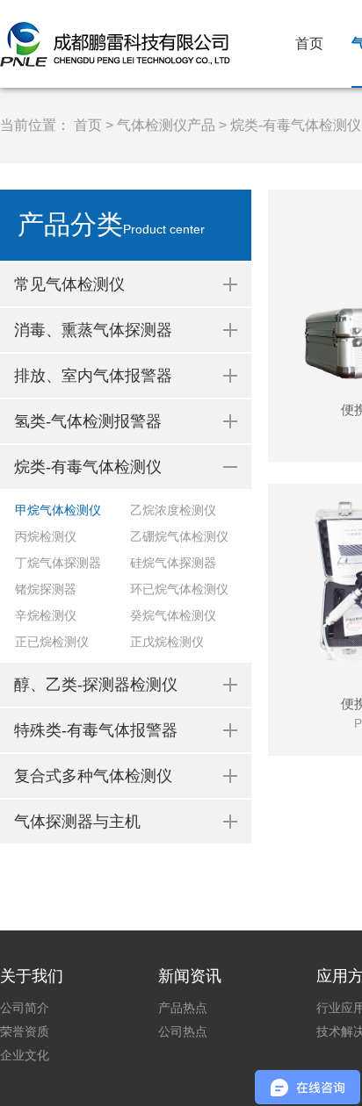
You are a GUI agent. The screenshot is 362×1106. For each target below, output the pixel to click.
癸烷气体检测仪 (173, 615)
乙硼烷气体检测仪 (179, 536)
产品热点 (182, 1008)
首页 (309, 43)
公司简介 (24, 1008)
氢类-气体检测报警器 (88, 421)
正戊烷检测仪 (167, 642)
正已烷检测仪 (52, 642)
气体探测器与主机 (77, 821)
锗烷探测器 (45, 589)
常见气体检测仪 (69, 284)
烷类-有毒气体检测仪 (295, 125)
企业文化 (24, 1055)
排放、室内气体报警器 (93, 375)
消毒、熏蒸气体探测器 (93, 330)
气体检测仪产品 (166, 125)
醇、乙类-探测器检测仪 (95, 684)
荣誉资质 (24, 1031)
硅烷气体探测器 (173, 563)
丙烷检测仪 (45, 536)
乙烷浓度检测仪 (173, 510)
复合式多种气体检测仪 (93, 776)
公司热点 (182, 1031)
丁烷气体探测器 (58, 563)
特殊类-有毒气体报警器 (95, 730)
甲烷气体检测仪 (58, 510)
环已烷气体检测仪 (179, 589)
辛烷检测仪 (45, 615)
